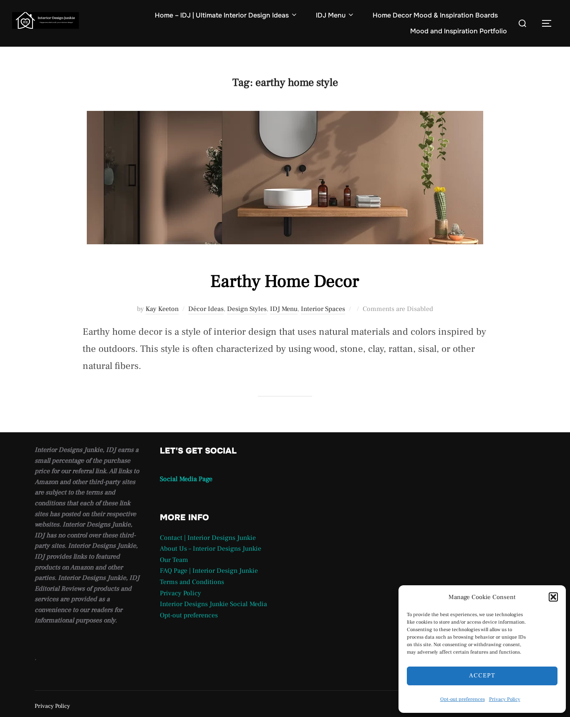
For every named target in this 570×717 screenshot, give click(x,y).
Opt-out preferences (462, 699)
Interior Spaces (323, 309)
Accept (482, 675)
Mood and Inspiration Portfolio (458, 31)
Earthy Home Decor (284, 281)
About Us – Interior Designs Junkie (210, 548)
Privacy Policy (504, 699)
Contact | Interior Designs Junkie (208, 538)
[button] (553, 597)
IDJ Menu (331, 15)
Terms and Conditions (192, 582)
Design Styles (247, 309)
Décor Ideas (206, 309)
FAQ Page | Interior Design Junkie (209, 571)
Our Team (174, 560)
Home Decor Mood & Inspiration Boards (435, 15)
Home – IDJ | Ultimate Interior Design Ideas (222, 15)
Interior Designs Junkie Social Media (213, 604)
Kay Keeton (162, 309)
